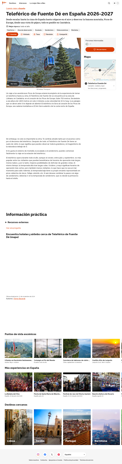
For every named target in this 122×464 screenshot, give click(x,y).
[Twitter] (52, 454)
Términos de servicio (86, 460)
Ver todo (14, 84)
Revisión (49, 34)
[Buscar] (109, 3)
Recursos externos (18, 222)
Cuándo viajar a (15, 8)
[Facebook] (45, 454)
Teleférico (10, 30)
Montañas (74, 30)
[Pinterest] (58, 454)
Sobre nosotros (34, 460)
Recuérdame (101, 49)
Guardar (13, 34)
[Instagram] (38, 454)
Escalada (38, 30)
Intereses (23, 3)
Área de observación (25, 30)
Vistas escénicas (62, 30)
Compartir (63, 34)
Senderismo (49, 30)
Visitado (26, 34)
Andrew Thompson (44, 89)
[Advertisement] (43, 122)
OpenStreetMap (105, 80)
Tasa (38, 34)
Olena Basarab (19, 299)
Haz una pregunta (13, 228)
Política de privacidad (71, 460)
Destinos (12, 3)
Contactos (43, 460)
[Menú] (116, 3)
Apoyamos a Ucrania (55, 460)
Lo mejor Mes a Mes (37, 3)
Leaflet (97, 80)
